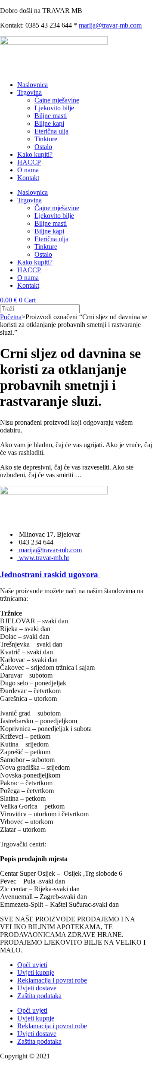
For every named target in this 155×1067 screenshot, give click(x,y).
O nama (28, 170)
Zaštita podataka (39, 995)
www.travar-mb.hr (43, 557)
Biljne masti (50, 115)
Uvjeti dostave (36, 988)
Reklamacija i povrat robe (52, 980)
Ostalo (43, 146)
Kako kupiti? (35, 154)
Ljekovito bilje (54, 108)
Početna (11, 316)
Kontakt (28, 177)
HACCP (29, 162)
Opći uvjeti (32, 964)
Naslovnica (32, 84)
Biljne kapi (49, 123)
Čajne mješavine (56, 100)
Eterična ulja (51, 131)
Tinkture (45, 139)
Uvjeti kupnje (35, 972)
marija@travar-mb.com (110, 25)
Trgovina (29, 92)
